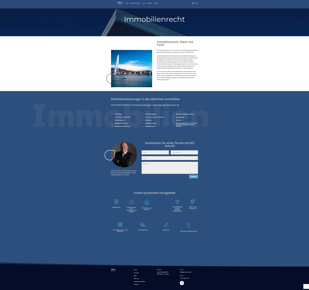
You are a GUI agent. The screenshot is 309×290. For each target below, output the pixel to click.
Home (127, 3)
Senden (193, 176)
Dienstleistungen (135, 3)
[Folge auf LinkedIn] (182, 283)
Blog (144, 3)
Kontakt (156, 3)
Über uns (149, 3)
